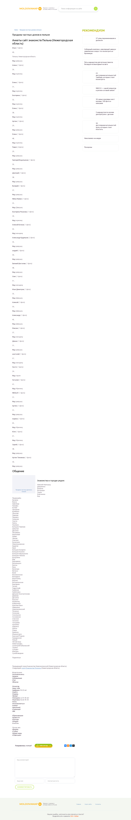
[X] (73, 745)
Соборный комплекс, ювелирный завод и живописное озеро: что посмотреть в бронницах (100, 51)
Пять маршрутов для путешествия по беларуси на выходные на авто (98, 63)
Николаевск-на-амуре (92, 138)
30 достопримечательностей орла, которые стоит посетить (106, 126)
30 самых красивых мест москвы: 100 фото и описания (105, 101)
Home (16, 30)
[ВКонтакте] (65, 745)
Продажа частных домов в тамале (24, 490)
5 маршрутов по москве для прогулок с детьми (105, 113)
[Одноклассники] (68, 745)
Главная (78, 804)
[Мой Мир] (71, 745)
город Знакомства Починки (31, 668)
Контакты (98, 804)
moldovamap (30, 8)
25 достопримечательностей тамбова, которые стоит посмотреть (106, 76)
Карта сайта (88, 804)
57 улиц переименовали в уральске (106, 39)
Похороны (88, 147)
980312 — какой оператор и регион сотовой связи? (106, 89)
